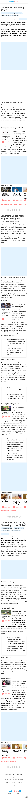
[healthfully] (14, 2)
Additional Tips (5, 530)
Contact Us (7, 782)
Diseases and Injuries (10, 774)
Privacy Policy (14, 785)
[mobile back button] (1, 1)
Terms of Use (20, 782)
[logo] (14, 791)
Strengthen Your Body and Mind (10, 15)
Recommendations (19, 528)
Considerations (16, 530)
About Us (15, 779)
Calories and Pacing (7, 528)
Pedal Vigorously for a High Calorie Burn (12, 13)
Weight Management (16, 777)
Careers (13, 782)
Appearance (8, 779)
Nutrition (8, 777)
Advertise (20, 779)
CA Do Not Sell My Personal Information (14, 787)
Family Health (20, 774)
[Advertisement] (14, 56)
